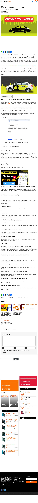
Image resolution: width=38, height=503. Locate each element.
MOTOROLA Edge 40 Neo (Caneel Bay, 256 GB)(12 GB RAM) (12, 451)
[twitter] (3, 490)
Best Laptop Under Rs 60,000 (25, 384)
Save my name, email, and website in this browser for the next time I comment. (16, 350)
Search (2, 357)
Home (20, 477)
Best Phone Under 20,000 (6, 386)
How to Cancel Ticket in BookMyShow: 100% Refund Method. (6, 323)
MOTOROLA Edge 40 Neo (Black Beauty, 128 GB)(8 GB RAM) (11, 420)
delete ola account (6, 297)
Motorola (26, 413)
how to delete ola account (23, 297)
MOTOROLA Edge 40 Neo (29, 406)
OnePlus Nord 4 (27, 397)
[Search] (32, 1)
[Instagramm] (5, 490)
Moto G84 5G (27, 411)
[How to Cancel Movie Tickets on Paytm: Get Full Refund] (31, 304)
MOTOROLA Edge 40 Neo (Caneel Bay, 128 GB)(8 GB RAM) (12, 413)
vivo (25, 393)
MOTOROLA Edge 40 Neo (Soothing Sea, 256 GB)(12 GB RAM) (11, 445)
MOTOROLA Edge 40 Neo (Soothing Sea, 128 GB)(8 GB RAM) (11, 438)
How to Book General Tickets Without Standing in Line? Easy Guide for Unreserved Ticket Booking (6, 314)
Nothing (26, 404)
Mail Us (35, 493)
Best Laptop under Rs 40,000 (25, 381)
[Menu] (1, 1)
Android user (10, 103)
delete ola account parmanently (14, 297)
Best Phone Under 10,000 (6, 383)
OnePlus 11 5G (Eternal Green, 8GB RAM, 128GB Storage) (11, 432)
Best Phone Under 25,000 (6, 388)
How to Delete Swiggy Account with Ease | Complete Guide (17, 313)
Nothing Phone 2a (28, 401)
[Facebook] (1, 490)
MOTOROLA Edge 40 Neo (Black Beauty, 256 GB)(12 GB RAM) (11, 426)
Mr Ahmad (5, 11)
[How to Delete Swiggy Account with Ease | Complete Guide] (19, 304)
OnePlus (26, 399)
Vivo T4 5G (27, 391)
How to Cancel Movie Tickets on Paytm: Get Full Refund (31, 309)
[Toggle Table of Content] (10, 96)
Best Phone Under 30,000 (6, 389)
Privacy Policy (21, 481)
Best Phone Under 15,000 (6, 385)
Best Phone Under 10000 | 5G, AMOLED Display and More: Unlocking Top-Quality (20, 65)
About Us (20, 478)
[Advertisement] (19, 44)
